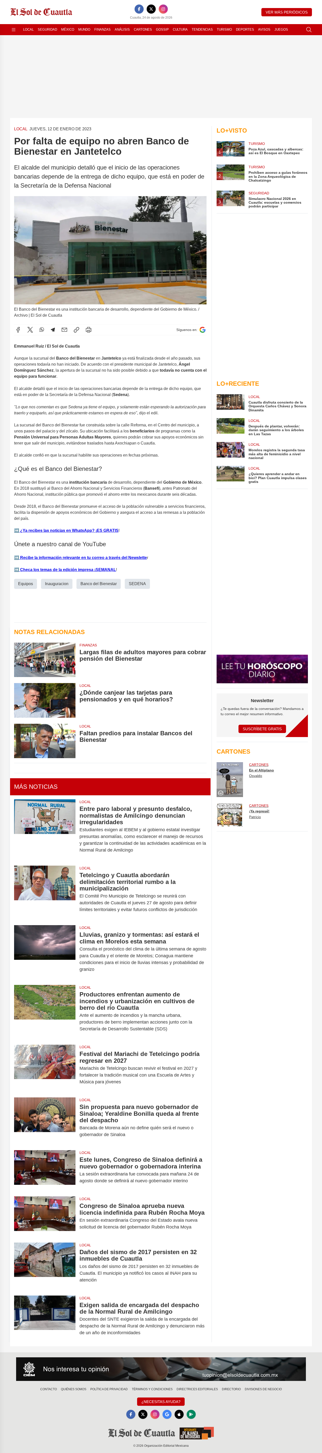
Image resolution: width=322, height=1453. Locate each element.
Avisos (264, 29)
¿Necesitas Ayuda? (160, 1402)
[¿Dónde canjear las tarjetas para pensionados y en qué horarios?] (44, 700)
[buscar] (309, 30)
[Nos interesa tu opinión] (161, 1369)
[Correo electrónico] (64, 330)
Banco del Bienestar (98, 584)
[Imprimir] (89, 330)
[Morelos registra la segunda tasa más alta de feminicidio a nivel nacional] (230, 451)
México (67, 29)
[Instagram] (163, 9)
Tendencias (202, 29)
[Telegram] (52, 330)
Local (28, 29)
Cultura (180, 29)
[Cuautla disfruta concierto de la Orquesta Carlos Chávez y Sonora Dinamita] (230, 403)
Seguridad (47, 29)
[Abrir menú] (13, 29)
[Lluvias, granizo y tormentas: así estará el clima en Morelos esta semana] (44, 952)
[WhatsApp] (41, 330)
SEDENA (137, 584)
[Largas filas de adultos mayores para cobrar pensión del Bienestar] (44, 660)
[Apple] (179, 1414)
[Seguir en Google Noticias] (202, 330)
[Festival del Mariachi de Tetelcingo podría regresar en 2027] (44, 1067)
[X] (151, 9)
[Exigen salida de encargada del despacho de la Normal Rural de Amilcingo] (44, 1319)
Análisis (122, 29)
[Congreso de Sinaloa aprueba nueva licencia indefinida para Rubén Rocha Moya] (44, 1216)
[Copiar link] (76, 330)
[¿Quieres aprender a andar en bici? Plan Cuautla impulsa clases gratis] (230, 475)
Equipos (25, 584)
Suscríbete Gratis (262, 729)
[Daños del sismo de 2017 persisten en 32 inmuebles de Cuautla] (44, 1266)
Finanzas (102, 29)
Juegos (281, 29)
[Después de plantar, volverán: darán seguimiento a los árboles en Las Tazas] (230, 427)
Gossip (162, 29)
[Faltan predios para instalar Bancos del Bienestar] (44, 741)
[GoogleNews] (167, 1414)
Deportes (245, 29)
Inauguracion (56, 584)
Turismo (224, 29)
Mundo (84, 29)
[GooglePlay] (191, 1414)
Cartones (143, 29)
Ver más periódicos (287, 12)
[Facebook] (139, 9)
